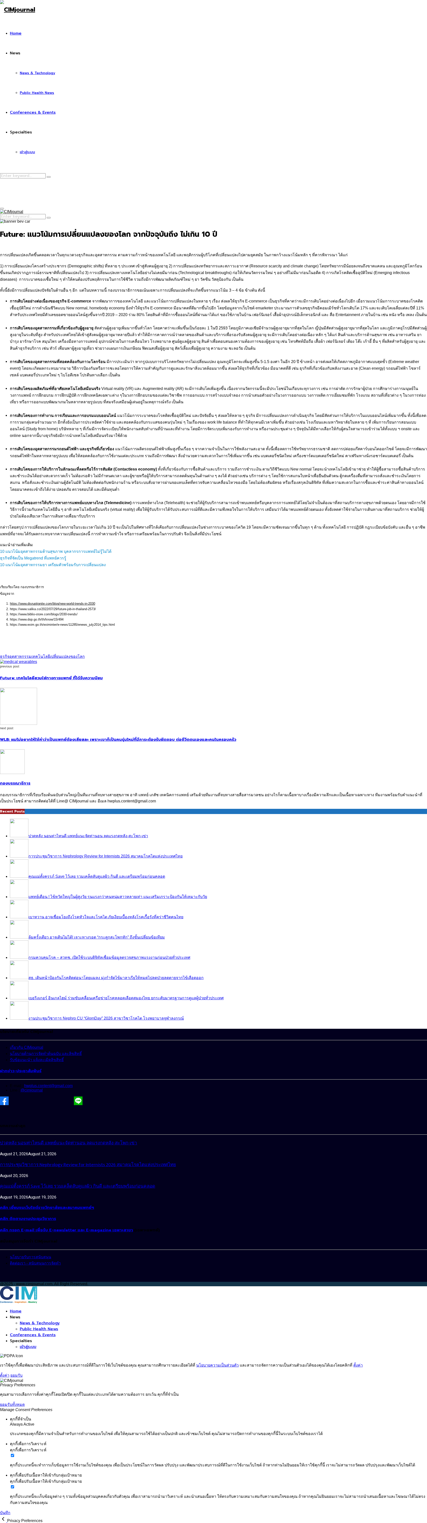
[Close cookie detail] (3, 1521)
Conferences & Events (33, 112)
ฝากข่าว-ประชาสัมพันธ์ (21, 1071)
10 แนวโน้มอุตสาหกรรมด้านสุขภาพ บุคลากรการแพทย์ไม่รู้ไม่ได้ (55, 551)
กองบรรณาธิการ (15, 783)
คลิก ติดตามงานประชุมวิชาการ (28, 1219)
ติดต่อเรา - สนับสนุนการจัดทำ (35, 1263)
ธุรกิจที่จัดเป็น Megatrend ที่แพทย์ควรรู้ (33, 558)
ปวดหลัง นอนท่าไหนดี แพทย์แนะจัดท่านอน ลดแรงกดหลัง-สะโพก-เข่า (68, 1143)
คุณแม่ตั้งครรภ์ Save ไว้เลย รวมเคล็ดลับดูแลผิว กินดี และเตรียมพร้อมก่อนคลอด (77, 1186)
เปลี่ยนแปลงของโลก (67, 656)
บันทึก (5, 1513)
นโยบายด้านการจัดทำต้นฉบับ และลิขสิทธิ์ (46, 1053)
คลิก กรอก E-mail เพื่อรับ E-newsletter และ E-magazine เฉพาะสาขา (66, 1230)
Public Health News (37, 92)
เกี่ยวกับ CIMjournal (26, 1047)
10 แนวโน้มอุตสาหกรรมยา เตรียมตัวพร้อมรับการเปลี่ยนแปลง (53, 565)
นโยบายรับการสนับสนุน (30, 1257)
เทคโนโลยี (40, 656)
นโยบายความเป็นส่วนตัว (217, 1365)
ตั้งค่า (358, 1365)
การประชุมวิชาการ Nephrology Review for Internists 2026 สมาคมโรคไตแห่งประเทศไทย (88, 1165)
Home (15, 33)
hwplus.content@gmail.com (48, 1086)
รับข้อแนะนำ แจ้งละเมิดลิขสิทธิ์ (37, 1060)
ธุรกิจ (4, 656)
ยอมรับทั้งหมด (12, 1404)
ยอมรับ (16, 1375)
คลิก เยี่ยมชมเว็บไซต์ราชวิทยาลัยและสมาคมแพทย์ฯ (47, 1208)
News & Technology (37, 73)
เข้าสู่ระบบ (27, 152)
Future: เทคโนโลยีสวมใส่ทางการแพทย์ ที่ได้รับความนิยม (51, 678)
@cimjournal (32, 1090)
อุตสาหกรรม (20, 656)
